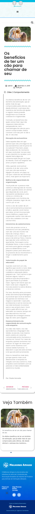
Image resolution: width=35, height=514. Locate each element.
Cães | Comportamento (18, 92)
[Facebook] (14, 495)
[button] (17, 11)
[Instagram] (21, 3)
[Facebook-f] (14, 3)
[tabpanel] (17, 429)
